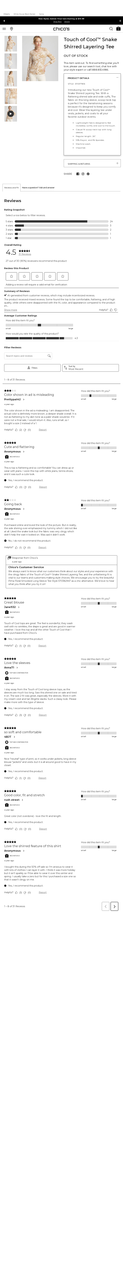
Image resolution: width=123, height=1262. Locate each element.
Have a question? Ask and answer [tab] (38, 187)
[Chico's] (61, 28)
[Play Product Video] (10, 114)
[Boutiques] (11, 29)
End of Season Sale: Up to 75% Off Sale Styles (61, 19)
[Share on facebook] (78, 174)
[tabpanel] (61, 552)
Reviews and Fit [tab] (11, 187)
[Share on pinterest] (88, 174)
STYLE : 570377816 (76, 84)
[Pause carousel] (120, 21)
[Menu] (4, 29)
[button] (118, 28)
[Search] (111, 29)
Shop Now (57, 21)
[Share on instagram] (83, 174)
